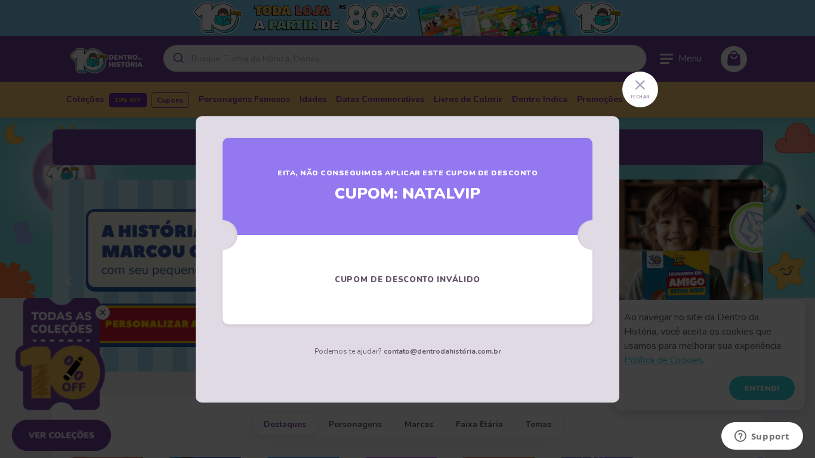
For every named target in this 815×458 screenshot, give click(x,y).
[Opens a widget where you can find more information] (762, 437)
